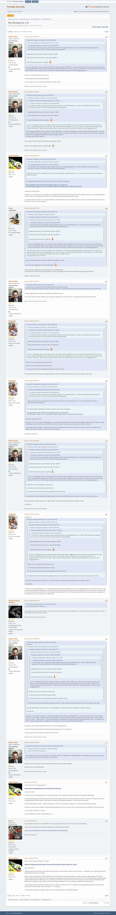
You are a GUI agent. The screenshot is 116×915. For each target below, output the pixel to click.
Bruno (11, 821)
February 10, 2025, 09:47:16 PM (31, 208)
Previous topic (96, 27)
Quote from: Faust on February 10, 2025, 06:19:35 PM (40, 95)
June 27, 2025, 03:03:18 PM (30, 782)
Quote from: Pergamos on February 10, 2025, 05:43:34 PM (41, 40)
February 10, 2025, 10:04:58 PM (31, 281)
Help (95, 913)
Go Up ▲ (108, 913)
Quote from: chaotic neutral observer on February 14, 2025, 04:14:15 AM (45, 746)
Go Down (10, 31)
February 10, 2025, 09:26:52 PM (31, 155)
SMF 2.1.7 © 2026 (10, 913)
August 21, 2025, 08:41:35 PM (31, 858)
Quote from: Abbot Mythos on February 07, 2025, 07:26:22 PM (43, 162)
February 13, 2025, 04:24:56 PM (31, 440)
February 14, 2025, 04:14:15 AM (31, 600)
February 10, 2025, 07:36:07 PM (31, 91)
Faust (11, 208)
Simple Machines (18, 913)
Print (106, 31)
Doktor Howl (13, 37)
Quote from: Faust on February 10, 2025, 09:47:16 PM (40, 285)
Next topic (105, 27)
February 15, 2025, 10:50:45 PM (31, 742)
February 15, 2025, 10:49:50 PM (31, 638)
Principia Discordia (16, 7)
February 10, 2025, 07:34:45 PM (31, 36)
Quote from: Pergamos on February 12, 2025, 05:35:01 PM (41, 444)
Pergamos (12, 321)
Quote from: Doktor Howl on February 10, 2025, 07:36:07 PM (42, 211)
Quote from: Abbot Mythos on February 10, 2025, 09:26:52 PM (42, 384)
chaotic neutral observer (14, 601)
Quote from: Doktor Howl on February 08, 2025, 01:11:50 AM (43, 43)
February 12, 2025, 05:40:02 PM (31, 380)
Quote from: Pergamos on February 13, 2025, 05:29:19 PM (41, 604)
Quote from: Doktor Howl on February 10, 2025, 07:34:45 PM (42, 324)
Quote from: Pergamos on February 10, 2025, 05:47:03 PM (41, 159)
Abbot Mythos (14, 156)
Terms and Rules (101, 913)
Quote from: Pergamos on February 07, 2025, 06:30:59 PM (43, 45)
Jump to (85, 902)
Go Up (9, 895)
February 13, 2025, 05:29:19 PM (31, 514)
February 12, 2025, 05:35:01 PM (31, 321)
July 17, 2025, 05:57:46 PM (30, 820)
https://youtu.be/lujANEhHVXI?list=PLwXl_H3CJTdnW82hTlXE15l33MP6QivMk (46, 830)
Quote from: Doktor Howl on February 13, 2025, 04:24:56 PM (42, 519)
